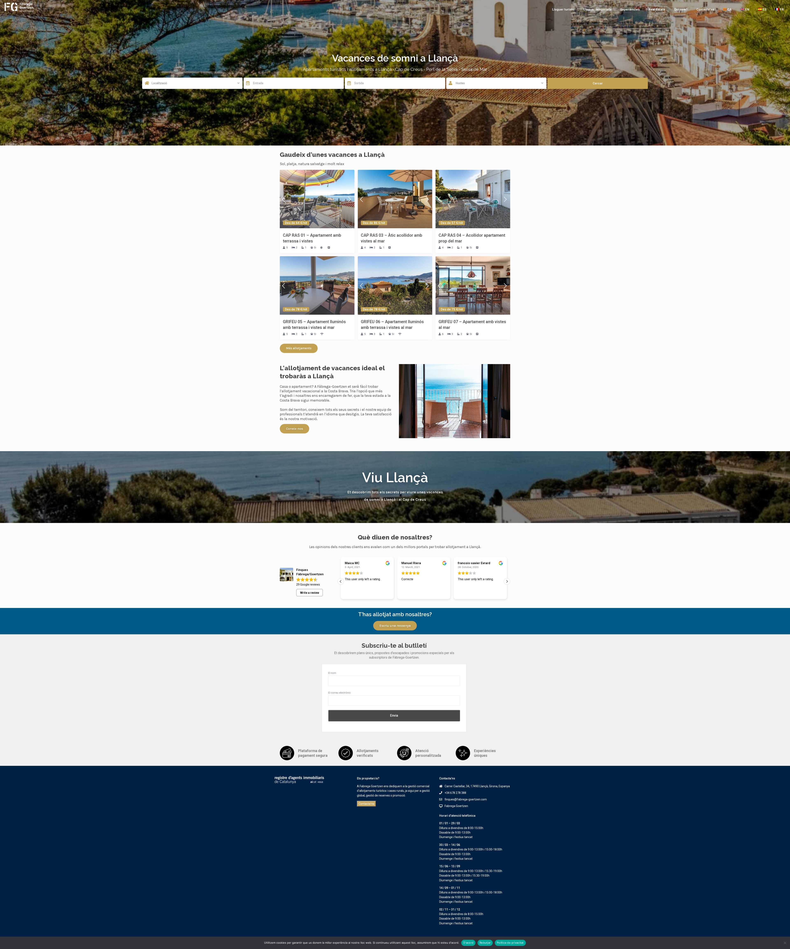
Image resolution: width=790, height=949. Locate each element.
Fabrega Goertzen (456, 806)
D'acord (468, 942)
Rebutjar (485, 942)
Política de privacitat (510, 942)
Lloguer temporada (597, 9)
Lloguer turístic (563, 9)
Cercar (598, 83)
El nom (332, 672)
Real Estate (656, 9)
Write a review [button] (309, 592)
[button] (341, 581)
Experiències (630, 9)
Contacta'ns (366, 803)
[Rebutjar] (785, 943)
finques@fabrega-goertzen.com (466, 799)
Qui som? (681, 9)
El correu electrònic (339, 692)
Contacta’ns (705, 9)
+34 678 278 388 (455, 792)
